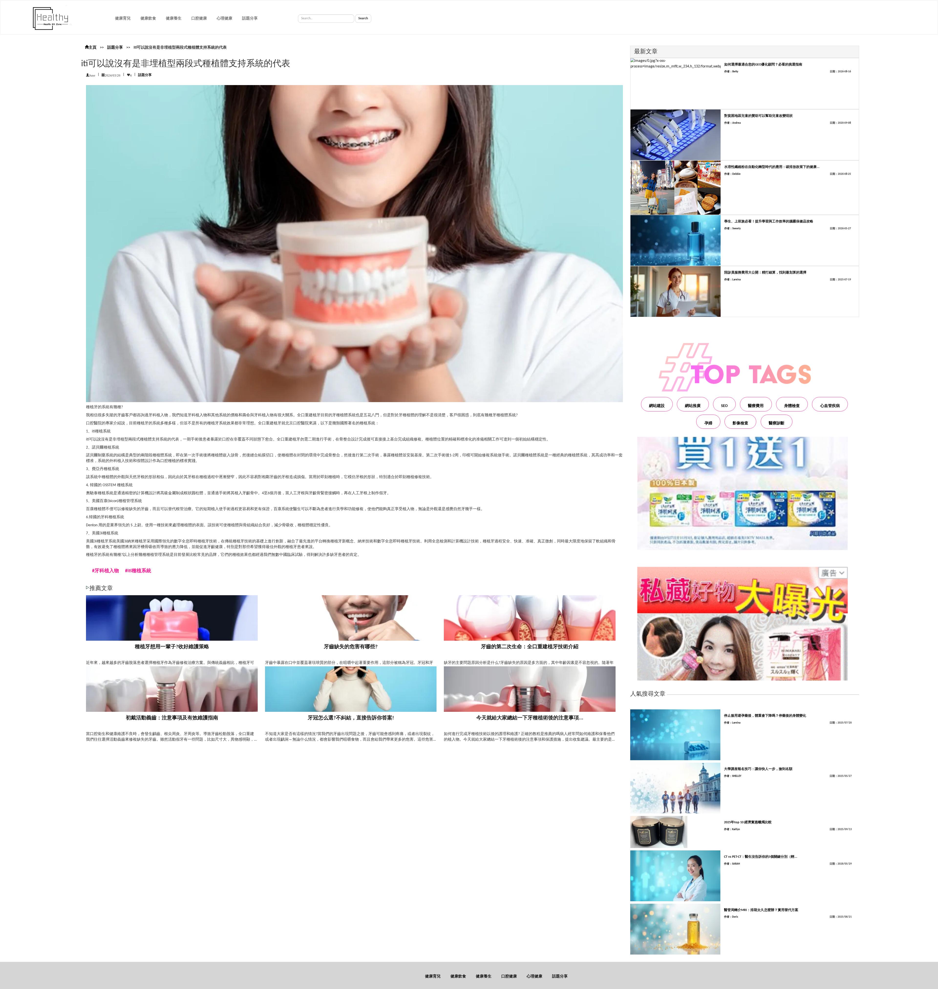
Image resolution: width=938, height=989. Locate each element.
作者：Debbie (732, 174)
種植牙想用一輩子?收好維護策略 (172, 646)
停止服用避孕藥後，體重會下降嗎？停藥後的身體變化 (765, 716)
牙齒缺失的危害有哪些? (351, 646)
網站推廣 (693, 406)
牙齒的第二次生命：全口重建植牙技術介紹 (529, 646)
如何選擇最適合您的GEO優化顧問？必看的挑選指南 (763, 64)
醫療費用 (756, 406)
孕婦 (708, 423)
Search (363, 18)
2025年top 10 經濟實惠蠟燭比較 (748, 822)
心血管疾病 (830, 406)
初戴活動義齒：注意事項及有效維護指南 (172, 718)
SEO (724, 406)
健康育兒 (123, 19)
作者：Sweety (732, 228)
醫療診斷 (776, 423)
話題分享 (250, 19)
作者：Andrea (732, 123)
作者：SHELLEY (732, 776)
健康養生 (173, 19)
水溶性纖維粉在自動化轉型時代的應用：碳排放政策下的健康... (772, 167)
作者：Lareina (732, 279)
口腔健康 (199, 19)
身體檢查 (792, 406)
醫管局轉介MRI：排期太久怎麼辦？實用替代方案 (761, 910)
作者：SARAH (732, 864)
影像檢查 (740, 423)
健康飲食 (148, 19)
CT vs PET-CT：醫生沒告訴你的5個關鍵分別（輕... (760, 857)
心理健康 (224, 19)
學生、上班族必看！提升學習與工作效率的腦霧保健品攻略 (768, 221)
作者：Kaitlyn (732, 829)
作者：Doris (731, 917)
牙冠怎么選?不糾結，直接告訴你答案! (351, 718)
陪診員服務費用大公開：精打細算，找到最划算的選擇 (765, 273)
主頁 (92, 48)
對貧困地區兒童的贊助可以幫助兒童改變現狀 (758, 116)
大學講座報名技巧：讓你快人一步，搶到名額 (758, 769)
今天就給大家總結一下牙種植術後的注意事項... (529, 718)
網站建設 (657, 406)
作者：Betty (731, 71)
